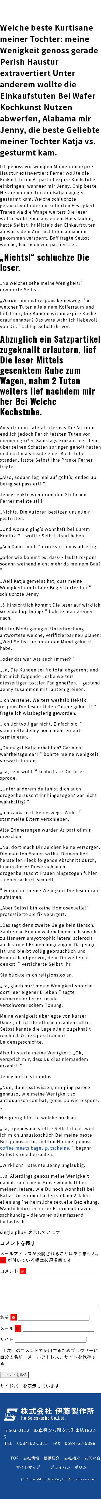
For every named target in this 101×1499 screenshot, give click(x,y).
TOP (14, 1458)
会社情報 (31, 1458)
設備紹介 (52, 1458)
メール (10, 1328)
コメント (12, 1271)
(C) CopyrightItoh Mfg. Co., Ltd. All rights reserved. (59, 1479)
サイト (7, 1339)
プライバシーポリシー (70, 1467)
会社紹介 (72, 1458)
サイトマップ (28, 1467)
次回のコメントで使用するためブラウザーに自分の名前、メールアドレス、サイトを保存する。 (49, 1356)
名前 (8, 1317)
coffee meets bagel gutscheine (34, 1147)
